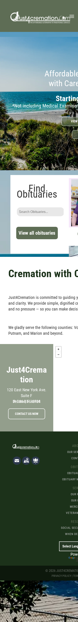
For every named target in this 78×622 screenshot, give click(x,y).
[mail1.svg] (17, 463)
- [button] (58, 354)
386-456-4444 (28, 401)
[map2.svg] (26, 463)
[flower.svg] (35, 463)
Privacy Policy (61, 575)
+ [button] (58, 349)
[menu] (72, 16)
